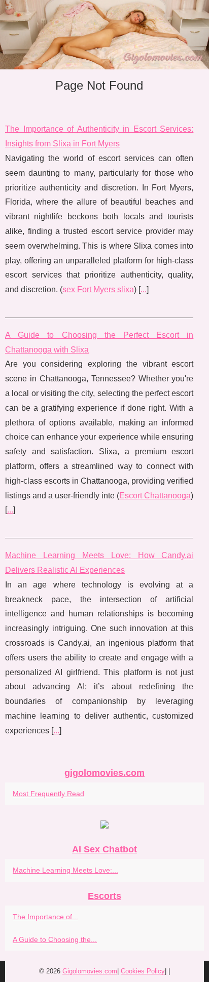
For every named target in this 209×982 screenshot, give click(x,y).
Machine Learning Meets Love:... (65, 870)
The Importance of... (45, 917)
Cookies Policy (143, 971)
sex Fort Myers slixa (98, 289)
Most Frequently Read (48, 794)
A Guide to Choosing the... (55, 939)
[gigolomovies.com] (104, 34)
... (144, 289)
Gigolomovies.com (89, 971)
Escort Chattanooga (155, 495)
